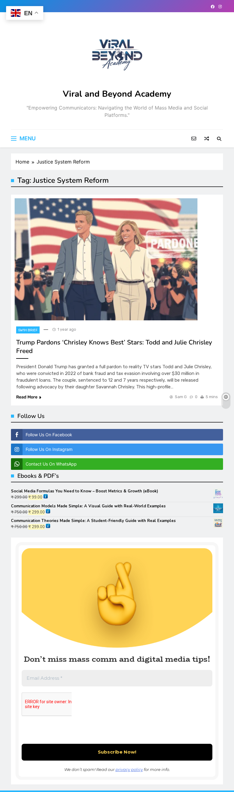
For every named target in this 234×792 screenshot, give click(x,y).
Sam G (181, 396)
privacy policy (129, 769)
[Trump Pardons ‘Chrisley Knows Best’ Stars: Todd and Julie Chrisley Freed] (106, 259)
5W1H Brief (27, 330)
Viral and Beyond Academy (117, 94)
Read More (26, 397)
